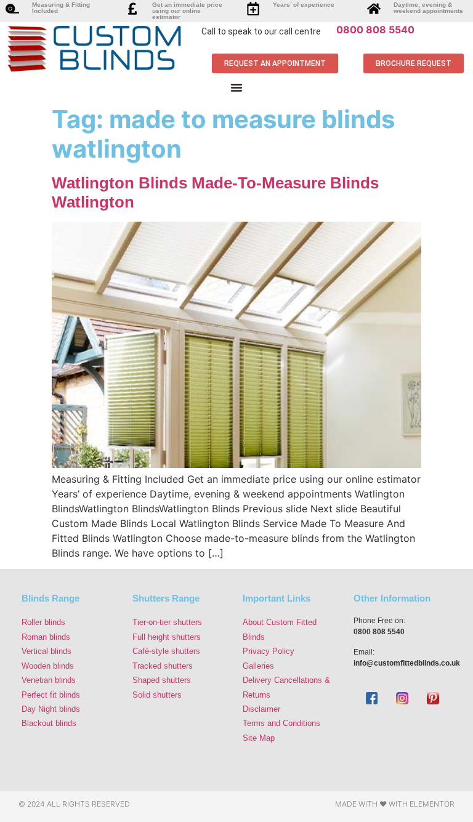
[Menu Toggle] (236, 87)
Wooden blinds (48, 666)
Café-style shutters (166, 651)
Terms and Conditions (281, 723)
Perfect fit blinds (51, 694)
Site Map (259, 738)
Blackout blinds (49, 723)
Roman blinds (46, 637)
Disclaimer (261, 709)
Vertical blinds (46, 651)
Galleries (258, 666)
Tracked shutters (162, 666)
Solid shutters (157, 694)
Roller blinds (43, 622)
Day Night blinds (51, 709)
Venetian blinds (49, 680)
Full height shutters (166, 637)
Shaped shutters (161, 680)
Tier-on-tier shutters (167, 622)
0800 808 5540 (375, 29)
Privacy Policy (268, 651)
